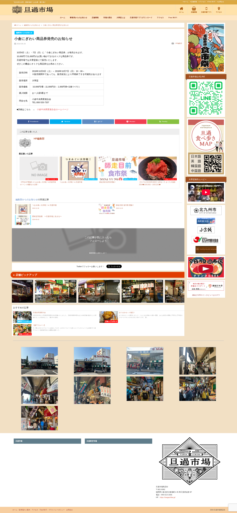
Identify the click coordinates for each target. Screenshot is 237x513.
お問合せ (221, 1)
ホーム (186, 1)
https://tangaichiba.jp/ (167, 497)
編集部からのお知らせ (24, 32)
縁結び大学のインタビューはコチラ (206, 295)
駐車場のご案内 (24, 510)
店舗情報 (194, 1)
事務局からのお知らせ (78, 17)
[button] (15, 291)
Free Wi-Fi (211, 1)
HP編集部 (178, 43)
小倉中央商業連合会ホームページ (52, 109)
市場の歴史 (107, 17)
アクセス (203, 1)
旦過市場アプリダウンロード (141, 17)
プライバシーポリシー (57, 510)
